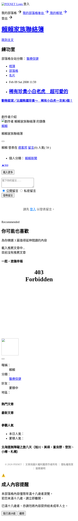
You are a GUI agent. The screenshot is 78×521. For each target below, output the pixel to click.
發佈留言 (8, 195)
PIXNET (17, 464)
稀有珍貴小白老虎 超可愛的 (38, 91)
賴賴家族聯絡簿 (23, 29)
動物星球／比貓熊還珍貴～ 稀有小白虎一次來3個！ (37, 100)
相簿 (12, 66)
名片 (12, 75)
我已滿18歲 (9, 513)
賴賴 (5, 126)
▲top (5, 165)
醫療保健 (33, 58)
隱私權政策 (67, 464)
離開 (21, 513)
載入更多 (8, 172)
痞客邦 (22, 147)
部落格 (13, 70)
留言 (31, 147)
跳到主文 (8, 40)
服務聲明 (40, 468)
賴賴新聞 (31, 158)
